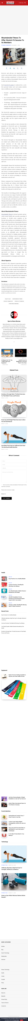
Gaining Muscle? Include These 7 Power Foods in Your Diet (16, 816)
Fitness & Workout (6, 45)
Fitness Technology (5, 969)
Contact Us (3, 1006)
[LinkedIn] (14, 68)
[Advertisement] (14, 20)
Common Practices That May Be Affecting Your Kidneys (16, 585)
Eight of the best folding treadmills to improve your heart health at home (17, 675)
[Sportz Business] (10, 2)
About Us (3, 992)
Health (10, 576)
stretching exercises (14, 303)
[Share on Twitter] (10, 68)
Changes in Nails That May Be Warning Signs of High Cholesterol (18, 605)
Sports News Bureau (14, 321)
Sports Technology (5, 952)
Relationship (4, 956)
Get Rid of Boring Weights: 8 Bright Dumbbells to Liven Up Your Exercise (17, 798)
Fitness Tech (4, 865)
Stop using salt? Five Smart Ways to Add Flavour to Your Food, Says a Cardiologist (17, 829)
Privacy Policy (4, 999)
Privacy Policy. (16, 1020)
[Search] (25, 2)
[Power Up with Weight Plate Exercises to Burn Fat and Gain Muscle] (14, 409)
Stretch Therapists (8, 301)
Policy (2, 982)
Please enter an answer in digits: (8, 489)
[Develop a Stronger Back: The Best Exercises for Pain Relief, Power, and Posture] (14, 383)
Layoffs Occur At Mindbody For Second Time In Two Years (21, 361)
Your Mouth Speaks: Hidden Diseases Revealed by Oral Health (17, 591)
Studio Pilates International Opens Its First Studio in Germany (17, 804)
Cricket (2, 976)
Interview (3, 959)
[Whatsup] (17, 68)
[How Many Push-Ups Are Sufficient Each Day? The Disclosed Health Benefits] (14, 434)
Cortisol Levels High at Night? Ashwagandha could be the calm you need (17, 823)
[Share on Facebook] (6, 68)
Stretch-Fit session (9, 85)
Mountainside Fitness (6, 214)
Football (3, 979)
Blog (2, 949)
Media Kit (3, 996)
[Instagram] (21, 68)
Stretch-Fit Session (19, 301)
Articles (3, 946)
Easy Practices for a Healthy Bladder (17, 578)
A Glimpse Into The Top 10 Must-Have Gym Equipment (6, 361)
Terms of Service (4, 1002)
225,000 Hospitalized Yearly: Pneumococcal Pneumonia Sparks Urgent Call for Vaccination (17, 598)
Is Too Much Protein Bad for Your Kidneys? (16, 834)
